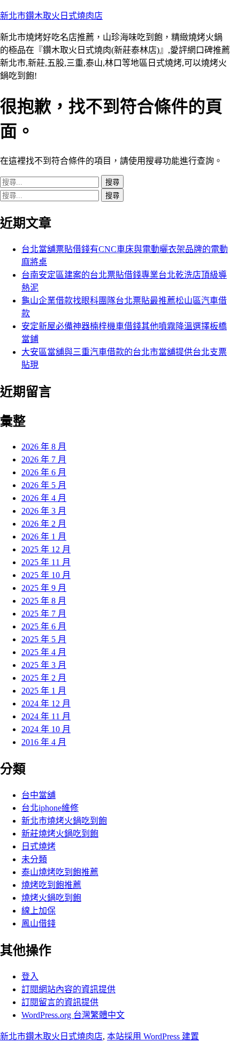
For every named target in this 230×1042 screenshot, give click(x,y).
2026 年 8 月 (43, 446)
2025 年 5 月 (43, 639)
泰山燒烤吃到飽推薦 (59, 872)
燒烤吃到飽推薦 (51, 884)
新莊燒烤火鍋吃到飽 (59, 833)
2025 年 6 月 (43, 626)
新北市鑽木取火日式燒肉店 (51, 15)
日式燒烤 (38, 846)
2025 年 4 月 (43, 652)
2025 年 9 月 (43, 587)
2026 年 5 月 (43, 485)
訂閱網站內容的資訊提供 (68, 989)
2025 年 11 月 (46, 562)
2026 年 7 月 (43, 459)
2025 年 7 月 (43, 613)
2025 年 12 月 (46, 549)
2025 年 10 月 (46, 575)
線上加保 (38, 910)
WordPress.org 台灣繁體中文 (73, 1015)
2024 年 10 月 (46, 729)
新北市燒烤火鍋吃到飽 (64, 820)
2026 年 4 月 (43, 498)
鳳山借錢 (38, 923)
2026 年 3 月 (43, 510)
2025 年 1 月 (43, 690)
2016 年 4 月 (43, 742)
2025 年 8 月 (43, 600)
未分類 (34, 859)
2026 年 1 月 (43, 536)
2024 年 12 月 (46, 703)
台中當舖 (38, 795)
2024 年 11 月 (46, 716)
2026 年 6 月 (43, 472)
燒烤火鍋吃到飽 (51, 897)
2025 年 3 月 (43, 665)
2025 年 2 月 (43, 677)
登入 (30, 976)
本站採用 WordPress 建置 (153, 1036)
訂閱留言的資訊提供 (59, 1002)
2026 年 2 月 (43, 523)
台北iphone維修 (50, 807)
